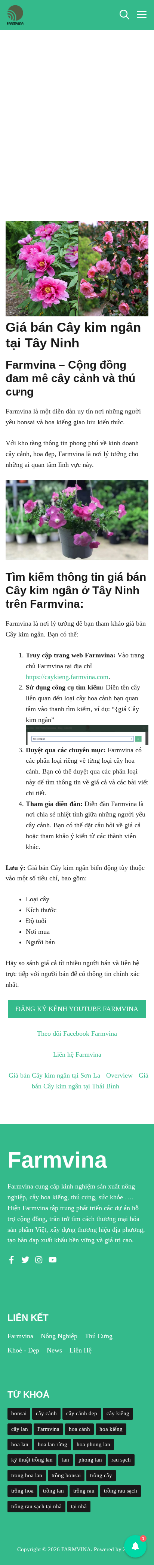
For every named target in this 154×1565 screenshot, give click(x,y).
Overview (119, 1075)
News (54, 1350)
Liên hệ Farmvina (77, 1054)
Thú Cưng (99, 1336)
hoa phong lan (93, 1444)
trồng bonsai (66, 1475)
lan (65, 1460)
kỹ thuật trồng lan (32, 1460)
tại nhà (79, 1506)
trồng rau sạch (120, 1491)
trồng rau (84, 1491)
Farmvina (20, 1336)
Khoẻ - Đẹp (23, 1350)
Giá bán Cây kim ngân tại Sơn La (54, 1075)
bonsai (19, 1413)
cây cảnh (46, 1413)
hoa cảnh (79, 1429)
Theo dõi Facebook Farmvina (77, 1033)
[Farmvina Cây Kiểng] (15, 15)
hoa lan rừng (52, 1444)
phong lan (90, 1460)
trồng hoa (22, 1491)
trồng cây (101, 1475)
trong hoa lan (26, 1475)
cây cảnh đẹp (81, 1413)
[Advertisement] (77, 111)
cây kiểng (118, 1413)
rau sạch (121, 1460)
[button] (124, 15)
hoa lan (19, 1444)
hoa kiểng (111, 1429)
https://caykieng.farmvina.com (67, 677)
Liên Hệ (81, 1350)
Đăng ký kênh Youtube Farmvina (77, 1009)
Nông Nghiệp (59, 1336)
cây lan (19, 1429)
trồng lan (53, 1491)
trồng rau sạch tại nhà (36, 1506)
